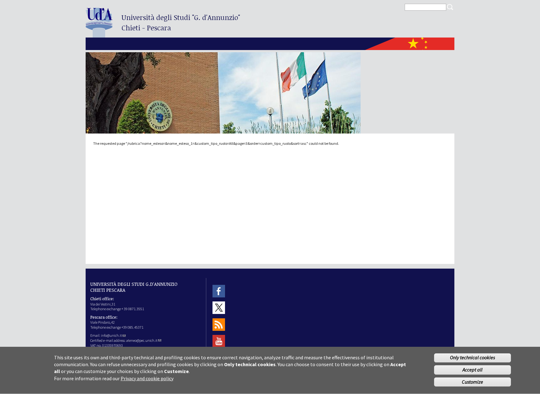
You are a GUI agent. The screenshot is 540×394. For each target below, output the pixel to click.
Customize (472, 382)
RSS (218, 324)
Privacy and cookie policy (147, 378)
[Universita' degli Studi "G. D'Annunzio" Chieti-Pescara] (99, 35)
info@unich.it (111, 335)
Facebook (218, 291)
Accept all (472, 370)
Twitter (218, 308)
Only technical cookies (472, 358)
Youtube (218, 341)
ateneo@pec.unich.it (142, 340)
